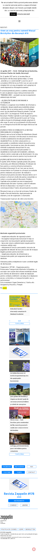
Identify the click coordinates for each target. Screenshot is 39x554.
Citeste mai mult (23, 14)
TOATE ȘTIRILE (19, 323)
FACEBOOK (7, 466)
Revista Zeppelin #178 (19, 493)
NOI (31, 466)
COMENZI (13, 505)
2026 (19, 497)
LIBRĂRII (25, 505)
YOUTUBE (6, 472)
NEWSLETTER (30, 529)
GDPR (21, 529)
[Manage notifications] (34, 549)
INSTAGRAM (19, 466)
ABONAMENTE (19, 501)
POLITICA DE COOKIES (9, 529)
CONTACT (31, 472)
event (5, 288)
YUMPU (19, 472)
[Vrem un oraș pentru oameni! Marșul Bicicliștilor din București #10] (19, 53)
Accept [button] (13, 14)
